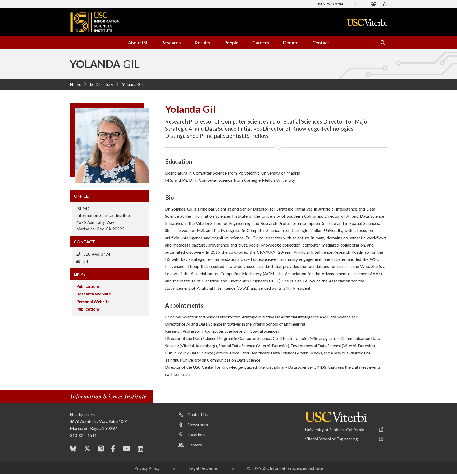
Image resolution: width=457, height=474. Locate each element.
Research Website (93, 293)
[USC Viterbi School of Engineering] (367, 22)
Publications (88, 286)
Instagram (101, 449)
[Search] (380, 42)
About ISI (137, 42)
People (231, 42)
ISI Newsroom (330, 4)
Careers (260, 42)
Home (75, 84)
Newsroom (198, 424)
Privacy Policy (147, 468)
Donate (291, 42)
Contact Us (198, 414)
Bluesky (73, 449)
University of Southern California (334, 429)
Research (171, 42)
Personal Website (93, 301)
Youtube (126, 449)
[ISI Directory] (373, 4)
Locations (196, 434)
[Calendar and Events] (385, 4)
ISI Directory (101, 84)
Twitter (87, 449)
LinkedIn (140, 449)
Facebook (113, 449)
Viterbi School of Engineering (331, 438)
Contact (320, 42)
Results (202, 42)
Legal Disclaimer (203, 468)
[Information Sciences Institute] (109, 397)
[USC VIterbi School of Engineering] (336, 417)
